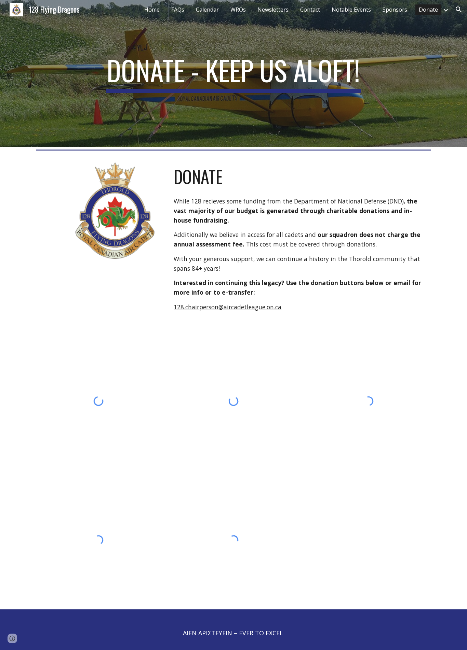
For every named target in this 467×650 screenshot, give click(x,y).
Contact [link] (310, 9)
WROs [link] (238, 9)
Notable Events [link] (351, 9)
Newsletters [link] (273, 9)
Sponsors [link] (395, 9)
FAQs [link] (177, 9)
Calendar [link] (207, 9)
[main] (233, 73)
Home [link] (152, 9)
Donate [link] (428, 9)
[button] (459, 9)
